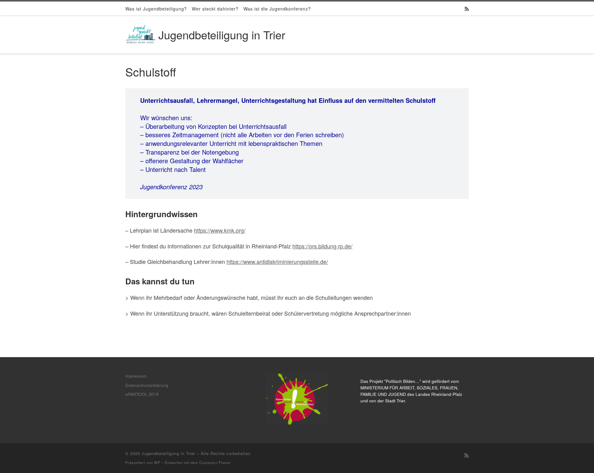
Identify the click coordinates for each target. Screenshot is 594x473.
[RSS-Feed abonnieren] (467, 8)
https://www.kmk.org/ (219, 230)
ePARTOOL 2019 (142, 394)
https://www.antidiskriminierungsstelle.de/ (277, 261)
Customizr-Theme (214, 462)
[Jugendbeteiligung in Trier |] (140, 33)
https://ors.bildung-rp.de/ (322, 246)
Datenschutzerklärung (146, 385)
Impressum (136, 376)
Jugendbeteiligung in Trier (168, 453)
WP (157, 462)
